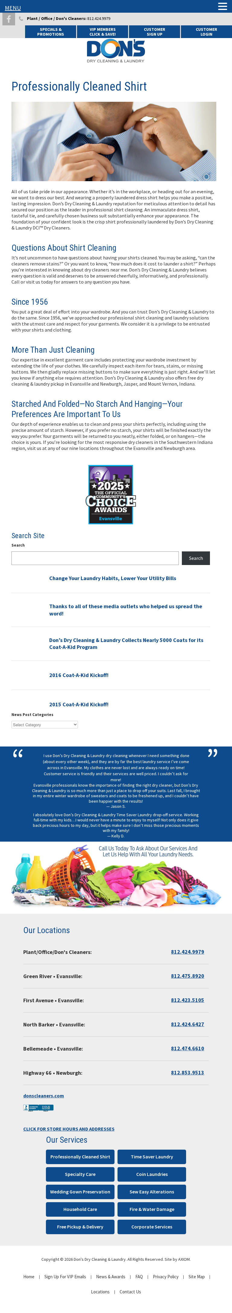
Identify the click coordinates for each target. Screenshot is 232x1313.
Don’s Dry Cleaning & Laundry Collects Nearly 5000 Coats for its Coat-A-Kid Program (126, 643)
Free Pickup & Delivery (80, 1227)
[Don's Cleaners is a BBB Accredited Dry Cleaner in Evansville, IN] (38, 1111)
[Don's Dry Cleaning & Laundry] (116, 51)
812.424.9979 (98, 18)
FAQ (139, 1276)
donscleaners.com (43, 1096)
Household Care (80, 1209)
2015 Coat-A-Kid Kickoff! (78, 704)
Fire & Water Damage (152, 1209)
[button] (222, 6)
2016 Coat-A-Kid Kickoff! (78, 675)
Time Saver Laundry (152, 1157)
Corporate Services (151, 1227)
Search (18, 545)
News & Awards (110, 1276)
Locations (100, 1292)
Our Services (67, 1140)
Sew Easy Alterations (152, 1192)
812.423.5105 (187, 1000)
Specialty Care (80, 1174)
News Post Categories (32, 714)
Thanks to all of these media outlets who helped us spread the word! (125, 610)
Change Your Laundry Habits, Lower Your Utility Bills (112, 578)
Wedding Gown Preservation (80, 1192)
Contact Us (130, 1292)
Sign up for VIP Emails (65, 1276)
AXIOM (184, 1259)
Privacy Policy (166, 1276)
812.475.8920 (187, 975)
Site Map (196, 1276)
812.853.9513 (187, 1072)
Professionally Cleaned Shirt (80, 1157)
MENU (13, 7)
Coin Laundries (152, 1174)
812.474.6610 (187, 1048)
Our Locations (46, 930)
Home (28, 1276)
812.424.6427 (187, 1024)
